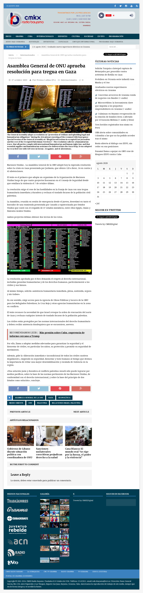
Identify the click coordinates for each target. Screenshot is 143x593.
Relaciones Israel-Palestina (66, 403)
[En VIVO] (136, 5)
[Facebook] (115, 5)
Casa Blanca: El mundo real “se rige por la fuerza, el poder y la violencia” (78, 453)
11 (104, 183)
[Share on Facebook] (18, 156)
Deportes (62, 36)
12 (110, 183)
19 (110, 187)
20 (115, 187)
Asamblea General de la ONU (29, 398)
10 (98, 183)
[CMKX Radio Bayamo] (25, 19)
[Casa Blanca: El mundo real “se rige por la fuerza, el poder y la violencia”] (78, 444)
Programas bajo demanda (111, 42)
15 (127, 183)
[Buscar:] (122, 47)
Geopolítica (64, 398)
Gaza (50, 398)
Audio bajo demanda (15, 42)
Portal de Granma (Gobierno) (19, 576)
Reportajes (34, 42)
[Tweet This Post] (38, 156)
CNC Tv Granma (50, 572)
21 (121, 187)
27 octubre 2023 (19, 80)
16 (133, 183)
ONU (30, 403)
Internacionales (45, 36)
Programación (116, 36)
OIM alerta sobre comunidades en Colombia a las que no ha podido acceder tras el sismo (115, 135)
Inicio (8, 36)
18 (104, 187)
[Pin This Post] (60, 156)
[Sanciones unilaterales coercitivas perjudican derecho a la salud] (49, 444)
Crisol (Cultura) (99, 572)
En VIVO (101, 36)
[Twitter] (120, 5)
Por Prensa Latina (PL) (44, 80)
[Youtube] (131, 5)
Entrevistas (48, 42)
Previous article (20, 412)
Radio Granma (67, 572)
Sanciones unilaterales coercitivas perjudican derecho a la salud (49, 453)
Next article (81, 412)
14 (121, 183)
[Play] (101, 15)
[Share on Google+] (81, 156)
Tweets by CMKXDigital (106, 224)
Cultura (76, 36)
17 (98, 187)
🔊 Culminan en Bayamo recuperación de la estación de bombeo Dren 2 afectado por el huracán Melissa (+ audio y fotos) (115, 117)
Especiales (63, 42)
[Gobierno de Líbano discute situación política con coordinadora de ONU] (20, 444)
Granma (19, 36)
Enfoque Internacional (83, 42)
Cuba (30, 36)
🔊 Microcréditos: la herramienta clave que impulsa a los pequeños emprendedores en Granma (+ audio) (114, 106)
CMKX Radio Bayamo (14, 572)
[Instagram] (126, 5)
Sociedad (88, 36)
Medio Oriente (16, 403)
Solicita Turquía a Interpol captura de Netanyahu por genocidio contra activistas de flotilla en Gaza (113, 71)
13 (115, 183)
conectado (37, 480)
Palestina (42, 403)
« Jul (97, 203)
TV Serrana (83, 572)
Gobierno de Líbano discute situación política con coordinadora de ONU (19, 453)
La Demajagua (33, 572)
